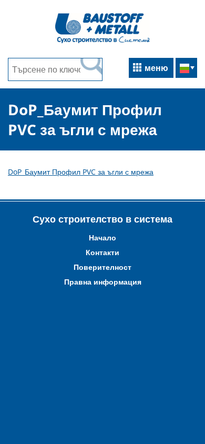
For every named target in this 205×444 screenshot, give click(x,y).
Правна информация (102, 282)
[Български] (186, 68)
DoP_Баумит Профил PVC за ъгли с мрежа (80, 172)
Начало (102, 238)
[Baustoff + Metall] (102, 42)
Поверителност (102, 267)
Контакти (102, 252)
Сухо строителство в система (102, 219)
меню (156, 68)
